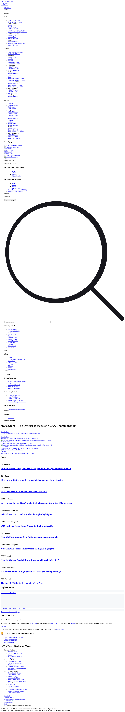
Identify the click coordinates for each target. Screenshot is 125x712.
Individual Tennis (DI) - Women (17, 32)
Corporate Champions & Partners (17, 689)
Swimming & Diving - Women (17, 80)
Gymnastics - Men (13, 62)
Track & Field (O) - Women (16, 131)
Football (13, 28)
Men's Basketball (13, 386)
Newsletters (11, 658)
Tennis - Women (13, 125)
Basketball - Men (15, 52)
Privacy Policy (54, 623)
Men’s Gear (11, 361)
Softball (10, 122)
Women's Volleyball (14, 385)
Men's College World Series (16, 679)
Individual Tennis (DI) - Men (16, 30)
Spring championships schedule (13, 637)
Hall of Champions (13, 686)
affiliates (73, 623)
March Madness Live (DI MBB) (17, 190)
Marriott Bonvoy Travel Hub (16, 409)
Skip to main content (7, 1)
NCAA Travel (12, 665)
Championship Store (14, 674)
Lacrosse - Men (12, 113)
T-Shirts (10, 366)
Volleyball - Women (16, 43)
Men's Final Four (13, 397)
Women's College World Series (17, 681)
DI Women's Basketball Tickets (17, 668)
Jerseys (10, 367)
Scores (14, 172)
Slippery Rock (12, 339)
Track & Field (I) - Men (15, 85)
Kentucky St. (12, 334)
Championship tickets (10, 639)
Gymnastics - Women (14, 64)
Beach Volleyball (13, 105)
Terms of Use (33, 623)
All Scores (5, 3)
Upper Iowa (11, 342)
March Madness (12, 651)
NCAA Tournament (14, 395)
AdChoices (7, 701)
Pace (9, 336)
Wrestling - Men (12, 91)
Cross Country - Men (14, 20)
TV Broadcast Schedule (15, 656)
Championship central (10, 640)
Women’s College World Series (17, 402)
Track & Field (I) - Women (16, 87)
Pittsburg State (12, 337)
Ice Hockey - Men (13, 68)
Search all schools (10, 200)
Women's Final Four (14, 398)
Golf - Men (11, 107)
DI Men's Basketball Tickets (16, 666)
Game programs (9, 642)
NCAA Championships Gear (16, 359)
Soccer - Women (13, 38)
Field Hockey (12, 27)
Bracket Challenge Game (15, 653)
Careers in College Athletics (16, 691)
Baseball (10, 103)
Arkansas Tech (12, 329)
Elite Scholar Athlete (14, 692)
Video (6, 158)
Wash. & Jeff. (12, 346)
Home (13, 171)
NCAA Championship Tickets (17, 381)
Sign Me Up (4, 626)
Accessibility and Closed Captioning (14, 699)
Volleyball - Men (13, 136)
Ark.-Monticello (13, 341)
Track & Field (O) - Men (15, 130)
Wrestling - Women (13, 93)
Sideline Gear (12, 369)
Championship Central (14, 673)
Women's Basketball (14, 388)
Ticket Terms (12, 669)
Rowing (10, 120)
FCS (9, 383)
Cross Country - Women (15, 22)
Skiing (10, 77)
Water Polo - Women (14, 138)
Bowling (10, 59)
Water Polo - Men (13, 45)
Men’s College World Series (16, 400)
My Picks (14, 174)
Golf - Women (12, 108)
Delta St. (10, 332)
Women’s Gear (12, 362)
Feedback (11, 418)
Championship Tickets (14, 661)
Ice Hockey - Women (14, 70)
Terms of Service (9, 697)
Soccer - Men (12, 37)
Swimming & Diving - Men (16, 78)
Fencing (10, 60)
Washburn (11, 344)
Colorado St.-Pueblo (14, 331)
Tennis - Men (12, 123)
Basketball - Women (14, 54)
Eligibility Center (13, 688)
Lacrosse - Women (13, 115)
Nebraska (11, 347)
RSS (5, 704)
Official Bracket (16, 176)
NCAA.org (11, 684)
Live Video (7, 8)
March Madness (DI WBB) (16, 191)
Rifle (9, 75)
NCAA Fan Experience (15, 663)
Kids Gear (11, 364)
